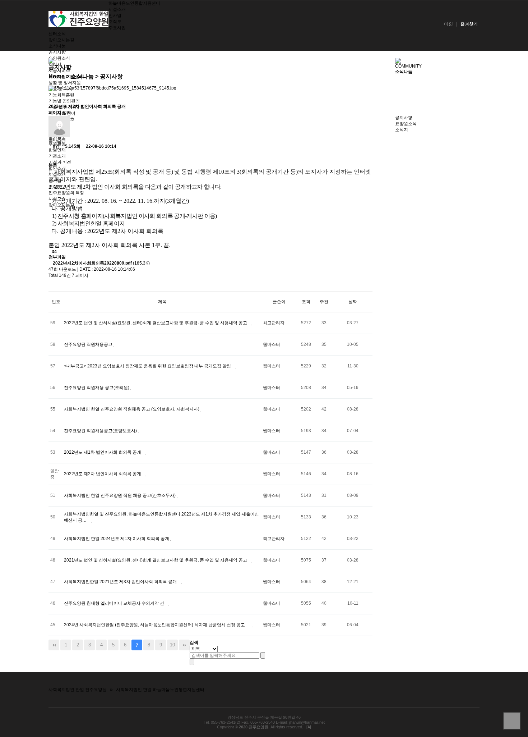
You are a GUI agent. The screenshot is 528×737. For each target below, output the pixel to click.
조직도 (114, 21)
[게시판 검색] (54, 285)
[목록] (54, 156)
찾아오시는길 (61, 39)
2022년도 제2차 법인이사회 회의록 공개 (103, 473)
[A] (308, 727)
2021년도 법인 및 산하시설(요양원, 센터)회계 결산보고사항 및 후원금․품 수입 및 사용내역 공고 (156, 560)
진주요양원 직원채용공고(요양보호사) (101, 430)
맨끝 (184, 645)
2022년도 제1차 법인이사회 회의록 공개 (103, 452)
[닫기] (192, 662)
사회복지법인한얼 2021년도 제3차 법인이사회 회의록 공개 (121, 581)
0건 (56, 146)
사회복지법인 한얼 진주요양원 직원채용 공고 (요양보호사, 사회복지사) (132, 409)
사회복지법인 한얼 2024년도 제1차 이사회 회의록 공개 (117, 538)
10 (172, 644)
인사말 (114, 15)
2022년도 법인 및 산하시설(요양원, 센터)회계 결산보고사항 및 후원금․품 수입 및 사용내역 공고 (156, 322)
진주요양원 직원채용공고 (89, 344)
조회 (306, 301)
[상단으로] (512, 721)
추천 (324, 301)
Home (56, 76)
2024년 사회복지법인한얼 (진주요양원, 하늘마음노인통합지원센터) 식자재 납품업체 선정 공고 (155, 624)
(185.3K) (101, 263)
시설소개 (117, 9)
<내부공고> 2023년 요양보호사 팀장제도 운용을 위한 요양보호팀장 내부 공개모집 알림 (148, 365)
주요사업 (117, 27)
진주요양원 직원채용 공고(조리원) (97, 387)
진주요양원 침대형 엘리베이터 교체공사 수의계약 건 (114, 603)
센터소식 (57, 33)
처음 (53, 645)
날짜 (352, 301)
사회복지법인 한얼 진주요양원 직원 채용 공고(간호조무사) (120, 495)
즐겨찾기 (469, 24)
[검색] (262, 655)
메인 (448, 24)
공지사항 (57, 52)
